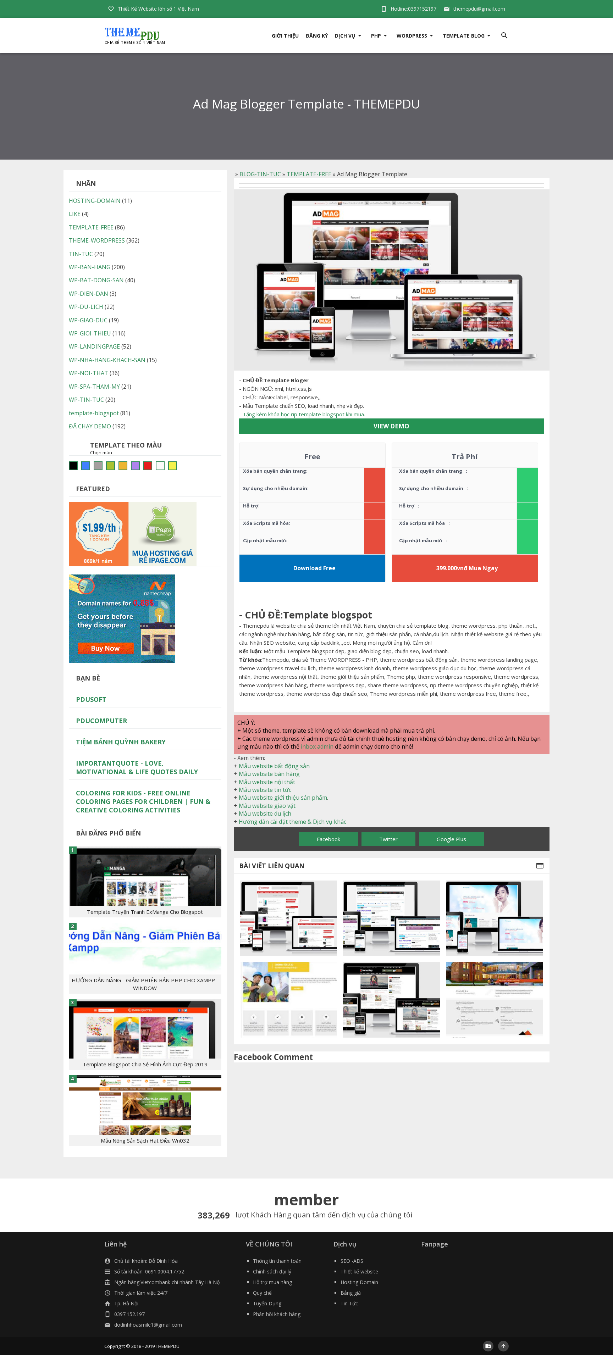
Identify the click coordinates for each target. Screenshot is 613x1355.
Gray (98, 465)
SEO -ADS (352, 1260)
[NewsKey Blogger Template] (391, 1000)
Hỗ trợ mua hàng (272, 1282)
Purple (135, 465)
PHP (376, 35)
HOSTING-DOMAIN (95, 201)
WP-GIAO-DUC (88, 320)
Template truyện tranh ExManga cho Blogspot (145, 911)
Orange (122, 465)
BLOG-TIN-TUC (260, 174)
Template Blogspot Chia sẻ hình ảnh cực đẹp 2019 (145, 1064)
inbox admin (317, 746)
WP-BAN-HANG (89, 267)
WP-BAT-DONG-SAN (96, 280)
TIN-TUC (81, 254)
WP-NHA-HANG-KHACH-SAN (107, 360)
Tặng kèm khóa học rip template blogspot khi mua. (304, 414)
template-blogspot (94, 413)
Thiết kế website (359, 1271)
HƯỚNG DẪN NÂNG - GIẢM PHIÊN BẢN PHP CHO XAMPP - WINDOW (145, 984)
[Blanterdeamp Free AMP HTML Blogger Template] (288, 918)
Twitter (388, 839)
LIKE (75, 214)
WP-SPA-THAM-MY (94, 386)
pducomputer (101, 720)
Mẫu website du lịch (265, 813)
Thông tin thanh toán (277, 1260)
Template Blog (464, 35)
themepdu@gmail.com (479, 8)
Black (73, 465)
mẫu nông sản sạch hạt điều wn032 (145, 1140)
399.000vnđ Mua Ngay (467, 568)
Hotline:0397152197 (413, 8)
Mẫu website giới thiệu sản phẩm (283, 797)
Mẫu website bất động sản (274, 766)
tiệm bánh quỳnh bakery (121, 742)
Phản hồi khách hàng (276, 1314)
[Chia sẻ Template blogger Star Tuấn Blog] (391, 918)
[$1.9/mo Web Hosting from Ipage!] (133, 533)
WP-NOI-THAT (88, 373)
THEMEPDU (168, 1346)
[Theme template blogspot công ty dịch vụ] (288, 1000)
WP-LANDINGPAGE (94, 346)
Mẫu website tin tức (265, 790)
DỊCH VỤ (345, 35)
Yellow (172, 465)
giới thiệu (285, 35)
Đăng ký (317, 35)
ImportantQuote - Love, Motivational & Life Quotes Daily (137, 767)
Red (147, 465)
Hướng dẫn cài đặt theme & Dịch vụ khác (292, 822)
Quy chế (262, 1292)
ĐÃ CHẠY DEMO (90, 426)
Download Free (314, 568)
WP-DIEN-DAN (88, 294)
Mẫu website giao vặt (267, 806)
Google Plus (451, 839)
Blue (85, 465)
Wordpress (412, 35)
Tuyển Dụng (267, 1303)
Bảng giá (351, 1292)
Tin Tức (349, 1303)
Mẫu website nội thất (267, 782)
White (160, 465)
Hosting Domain (359, 1282)
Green (110, 465)
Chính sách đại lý (272, 1271)
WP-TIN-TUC (86, 400)
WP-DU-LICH (86, 307)
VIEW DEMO (391, 426)
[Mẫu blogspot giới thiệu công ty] (494, 1000)
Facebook (328, 839)
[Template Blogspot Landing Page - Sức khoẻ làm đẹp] (494, 918)
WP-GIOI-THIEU (90, 333)
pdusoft (91, 699)
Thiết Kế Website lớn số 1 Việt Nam (158, 8)
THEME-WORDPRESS (97, 240)
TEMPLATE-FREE (309, 174)
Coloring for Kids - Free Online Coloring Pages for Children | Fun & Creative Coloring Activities (143, 801)
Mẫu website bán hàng (269, 774)
